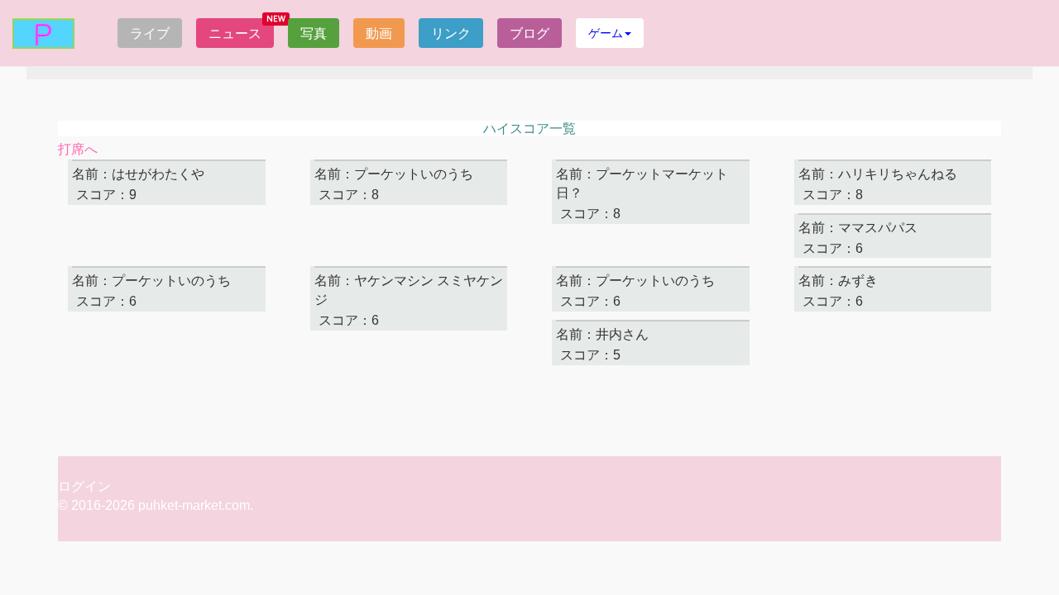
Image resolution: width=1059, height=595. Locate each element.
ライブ (150, 33)
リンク (451, 33)
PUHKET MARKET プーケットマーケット (43, 33)
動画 (379, 33)
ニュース (234, 33)
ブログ (529, 33)
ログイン (84, 486)
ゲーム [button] (605, 32)
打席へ (78, 149)
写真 (313, 33)
